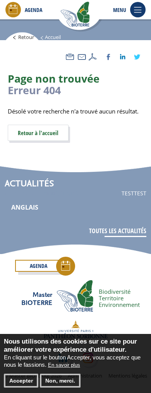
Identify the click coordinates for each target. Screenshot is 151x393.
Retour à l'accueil (38, 133)
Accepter (21, 381)
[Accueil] (85, 14)
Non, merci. (60, 381)
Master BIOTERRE (36, 298)
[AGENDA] (13, 10)
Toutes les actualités (117, 231)
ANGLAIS (24, 207)
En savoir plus (64, 365)
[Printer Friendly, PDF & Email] (81, 57)
